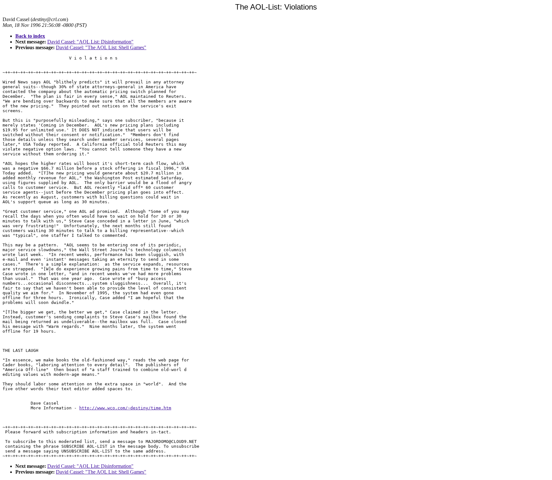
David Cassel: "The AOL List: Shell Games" (101, 47)
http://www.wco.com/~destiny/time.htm (125, 408)
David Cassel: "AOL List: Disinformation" (90, 41)
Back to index (30, 36)
